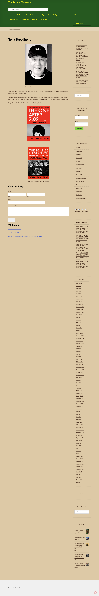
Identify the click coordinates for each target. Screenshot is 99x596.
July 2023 (78, 380)
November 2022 (80, 401)
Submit (11, 219)
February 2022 (79, 424)
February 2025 (79, 330)
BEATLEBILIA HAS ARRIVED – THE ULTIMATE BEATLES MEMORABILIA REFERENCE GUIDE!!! (81, 65)
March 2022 (79, 422)
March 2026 (79, 296)
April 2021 (78, 451)
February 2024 (79, 362)
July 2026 (78, 286)
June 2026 (78, 288)
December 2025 (80, 304)
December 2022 (80, 398)
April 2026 (78, 294)
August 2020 (79, 472)
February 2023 (79, 393)
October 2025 (79, 309)
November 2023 (80, 369)
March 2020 (79, 479)
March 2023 (79, 390)
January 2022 (79, 427)
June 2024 (78, 351)
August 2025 (79, 314)
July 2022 (78, 411)
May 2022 (78, 417)
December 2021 (80, 430)
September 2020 (80, 469)
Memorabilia (79, 174)
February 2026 (79, 299)
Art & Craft (75, 15)
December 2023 (80, 367)
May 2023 (78, 385)
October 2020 (79, 466)
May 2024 (78, 354)
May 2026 (78, 291)
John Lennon (79, 171)
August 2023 (79, 377)
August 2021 (79, 440)
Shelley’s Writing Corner (54, 15)
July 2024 (78, 348)
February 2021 (79, 456)
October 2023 (79, 372)
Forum (66, 15)
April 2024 (78, 356)
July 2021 (78, 443)
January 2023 (79, 396)
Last (28, 196)
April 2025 (78, 325)
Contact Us (44, 19)
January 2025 (79, 333)
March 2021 (79, 453)
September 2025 (80, 312)
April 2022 (78, 419)
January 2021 (79, 458)
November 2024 (80, 338)
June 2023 (78, 383)
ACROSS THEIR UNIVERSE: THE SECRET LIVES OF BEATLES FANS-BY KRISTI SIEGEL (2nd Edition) (82, 74)
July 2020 (78, 474)
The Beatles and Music (81, 198)
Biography (78, 154)
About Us (34, 19)
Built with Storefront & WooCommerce (17, 587)
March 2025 (79, 328)
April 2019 (78, 482)
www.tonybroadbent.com (14, 229)
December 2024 (80, 335)
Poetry (77, 185)
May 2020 (78, 477)
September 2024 (80, 343)
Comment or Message (14, 206)
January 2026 (79, 301)
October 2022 (79, 404)
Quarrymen (79, 188)
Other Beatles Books (81, 178)
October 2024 (79, 341)
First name (77, 115)
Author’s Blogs (14, 19)
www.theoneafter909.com (14, 232)
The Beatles (79, 195)
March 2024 (79, 359)
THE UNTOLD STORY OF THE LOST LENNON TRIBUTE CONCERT (82, 82)
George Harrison (80, 164)
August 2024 (79, 346)
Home (12, 15)
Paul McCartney (80, 181)
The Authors (25, 19)
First (9, 196)
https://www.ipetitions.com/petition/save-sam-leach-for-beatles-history (25, 236)
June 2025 (78, 320)
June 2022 (78, 414)
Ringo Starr (79, 191)
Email (10, 199)
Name (10, 191)
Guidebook (78, 168)
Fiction (78, 161)
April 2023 (78, 388)
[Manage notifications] (95, 592)
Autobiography (79, 151)
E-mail (77, 121)
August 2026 (79, 283)
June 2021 (78, 445)
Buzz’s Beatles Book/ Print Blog (35, 15)
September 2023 (80, 375)
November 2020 (80, 464)
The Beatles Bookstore (20, 2)
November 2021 (80, 432)
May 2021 (78, 448)
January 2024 (79, 364)
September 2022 (80, 406)
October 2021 (79, 435)
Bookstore (20, 15)
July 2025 (78, 317)
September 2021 (80, 437)
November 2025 (80, 307)
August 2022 (79, 409)
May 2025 (78, 322)
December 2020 (80, 461)
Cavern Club (79, 158)
